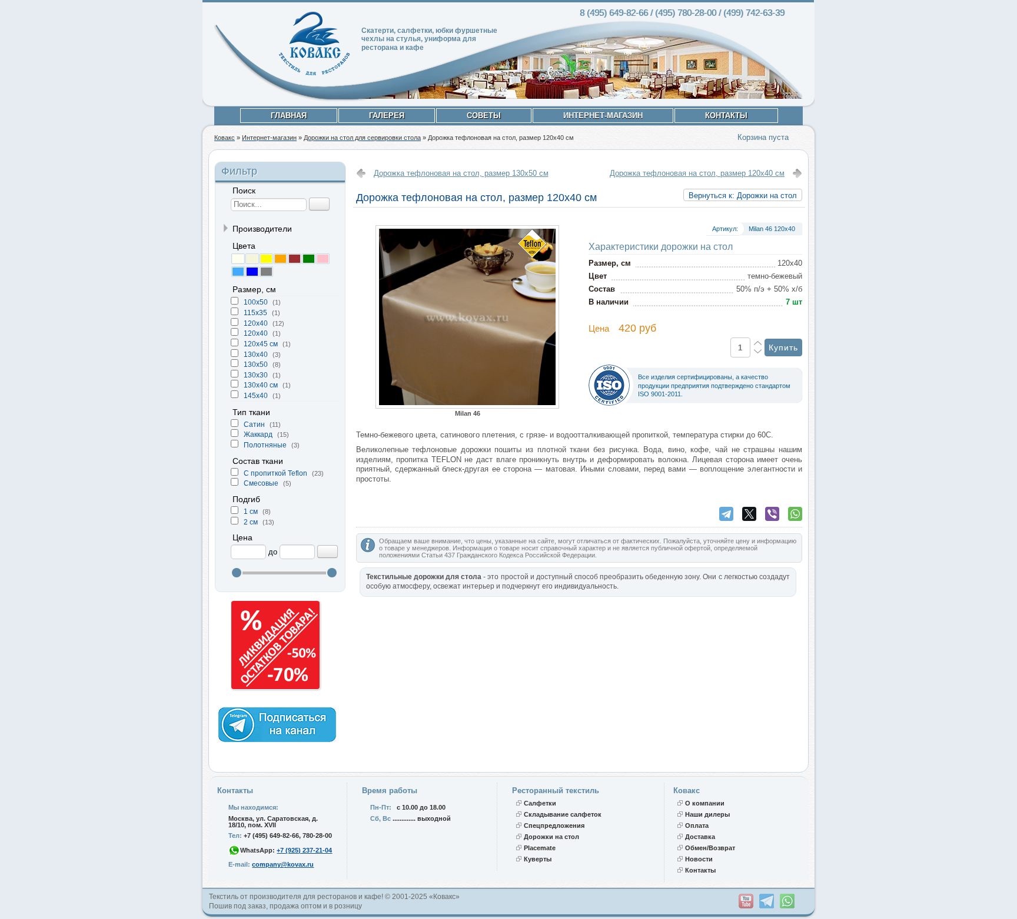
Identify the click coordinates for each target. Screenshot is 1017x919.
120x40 (257, 323)
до (272, 551)
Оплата (697, 825)
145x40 (257, 396)
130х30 (257, 375)
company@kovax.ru (283, 864)
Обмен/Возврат (710, 847)
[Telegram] (726, 514)
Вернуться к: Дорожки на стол (743, 195)
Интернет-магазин (603, 115)
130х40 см (262, 385)
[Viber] (772, 514)
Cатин (255, 424)
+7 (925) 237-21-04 (304, 850)
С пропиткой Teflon (276, 473)
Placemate (540, 847)
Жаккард (259, 434)
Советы (484, 115)
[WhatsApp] (795, 514)
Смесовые (262, 483)
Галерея (386, 115)
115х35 (256, 313)
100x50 (257, 302)
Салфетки (540, 803)
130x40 (257, 354)
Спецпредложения (554, 825)
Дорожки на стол (551, 836)
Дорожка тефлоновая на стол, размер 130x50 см (461, 173)
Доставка (700, 836)
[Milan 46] (467, 406)
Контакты (726, 115)
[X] (749, 514)
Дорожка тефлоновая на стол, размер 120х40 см (697, 173)
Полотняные (266, 445)
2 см (252, 522)
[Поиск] (319, 204)
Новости (699, 859)
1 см (252, 511)
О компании (704, 803)
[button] (238, 258)
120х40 (257, 333)
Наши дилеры (707, 814)
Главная (289, 115)
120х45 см (262, 344)
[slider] (236, 572)
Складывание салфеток (562, 814)
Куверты (537, 859)
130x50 (257, 364)
